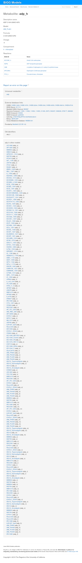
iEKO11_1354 (12, 242)
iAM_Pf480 (11, 353)
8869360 (70, 111)
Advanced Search (14, 7)
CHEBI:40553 (50, 105)
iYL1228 (10, 283)
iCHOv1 (9, 316)
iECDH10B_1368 (13, 195)
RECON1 (10, 307)
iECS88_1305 (12, 225)
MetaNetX (15, 124)
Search (76, 7)
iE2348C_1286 (12, 175)
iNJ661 (9, 167)
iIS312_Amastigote (13, 368)
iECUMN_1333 (12, 238)
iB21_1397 (10, 171)
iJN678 (9, 290)
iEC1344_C (11, 348)
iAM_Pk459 (11, 359)
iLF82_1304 (11, 249)
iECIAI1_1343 (12, 206)
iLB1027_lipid (11, 324)
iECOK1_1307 (12, 219)
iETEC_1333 (11, 245)
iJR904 (9, 279)
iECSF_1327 (11, 232)
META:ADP (15, 119)
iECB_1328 (11, 184)
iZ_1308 (10, 277)
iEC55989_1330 (12, 180)
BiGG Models (12, 2)
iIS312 (9, 365)
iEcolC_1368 (11, 221)
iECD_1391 (11, 188)
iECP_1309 (11, 223)
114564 (33, 111)
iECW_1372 (11, 240)
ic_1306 (9, 173)
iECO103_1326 (12, 212)
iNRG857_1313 (12, 251)
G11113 (18, 107)
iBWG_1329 (11, 169)
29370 (47, 111)
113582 (27, 111)
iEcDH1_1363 (12, 191)
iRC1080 (10, 301)
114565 (38, 111)
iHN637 (9, 299)
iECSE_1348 (11, 229)
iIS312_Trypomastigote (15, 361)
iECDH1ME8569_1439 (15, 193)
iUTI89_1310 (11, 273)
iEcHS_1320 (11, 204)
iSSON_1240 (11, 266)
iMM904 (9, 150)
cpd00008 (21, 115)
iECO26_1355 (12, 217)
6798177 (64, 111)
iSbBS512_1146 (12, 255)
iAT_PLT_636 (11, 309)
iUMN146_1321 (12, 268)
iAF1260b (10, 314)
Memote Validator (33, 7)
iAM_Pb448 (11, 355)
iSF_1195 (10, 160)
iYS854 (9, 333)
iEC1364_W (11, 340)
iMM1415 (10, 292)
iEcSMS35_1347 (13, 234)
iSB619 (9, 152)
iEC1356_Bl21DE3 (13, 335)
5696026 (58, 111)
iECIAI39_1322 (12, 208)
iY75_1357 (10, 303)
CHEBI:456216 (59, 105)
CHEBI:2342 (41, 105)
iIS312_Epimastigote (14, 363)
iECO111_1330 (12, 214)
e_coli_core (11, 281)
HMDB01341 (29, 121)
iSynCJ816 (11, 350)
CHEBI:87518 (69, 105)
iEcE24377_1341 (13, 197)
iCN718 (9, 344)
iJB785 (9, 322)
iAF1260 (10, 147)
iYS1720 (10, 374)
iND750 (9, 156)
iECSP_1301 (11, 236)
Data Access (23, 7)
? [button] (28, 85)
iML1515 (10, 320)
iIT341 (9, 165)
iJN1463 (10, 372)
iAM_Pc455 (11, 357)
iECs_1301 (11, 227)
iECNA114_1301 (13, 210)
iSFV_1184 (11, 262)
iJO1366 (10, 145)
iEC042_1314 (11, 178)
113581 (22, 111)
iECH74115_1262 (13, 201)
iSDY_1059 (11, 260)
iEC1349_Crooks (13, 337)
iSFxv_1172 (11, 264)
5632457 (52, 111)
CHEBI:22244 (33, 105)
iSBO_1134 (11, 258)
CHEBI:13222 (15, 105)
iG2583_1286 (11, 247)
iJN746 (9, 163)
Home (6, 7)
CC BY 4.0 (22, 124)
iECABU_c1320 (12, 182)
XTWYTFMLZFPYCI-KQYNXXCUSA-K (24, 117)
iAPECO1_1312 (12, 154)
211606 (43, 111)
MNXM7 (26, 109)
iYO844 (9, 305)
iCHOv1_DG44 (12, 331)
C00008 (20, 113)
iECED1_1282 (12, 199)
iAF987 (9, 288)
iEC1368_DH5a (12, 346)
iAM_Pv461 (7, 29)
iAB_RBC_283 (12, 311)
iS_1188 (10, 253)
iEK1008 (10, 329)
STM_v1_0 (10, 286)
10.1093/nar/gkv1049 (72, 551)
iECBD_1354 (11, 186)
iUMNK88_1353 (12, 270)
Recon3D (10, 327)
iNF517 (9, 318)
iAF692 (9, 294)
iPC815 (9, 158)
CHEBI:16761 (24, 105)
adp (8, 94)
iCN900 (9, 370)
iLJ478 (9, 296)
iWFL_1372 (11, 275)
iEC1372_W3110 (13, 342)
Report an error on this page (15, 85)
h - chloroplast (8, 49)
